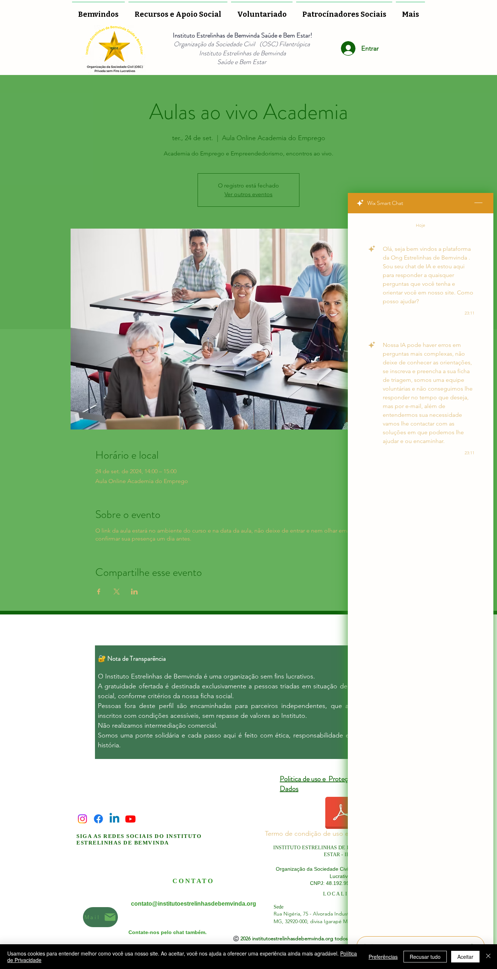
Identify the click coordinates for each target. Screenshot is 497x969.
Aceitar (465, 956)
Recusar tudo (425, 956)
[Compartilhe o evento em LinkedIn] (134, 591)
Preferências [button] (383, 956)
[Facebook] (98, 819)
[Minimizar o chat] (478, 203)
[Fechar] (488, 956)
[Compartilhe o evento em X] (116, 591)
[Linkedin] (114, 819)
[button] (261, 11)
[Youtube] (130, 819)
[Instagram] (82, 819)
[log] (420, 572)
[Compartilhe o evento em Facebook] (98, 591)
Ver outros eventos (248, 194)
